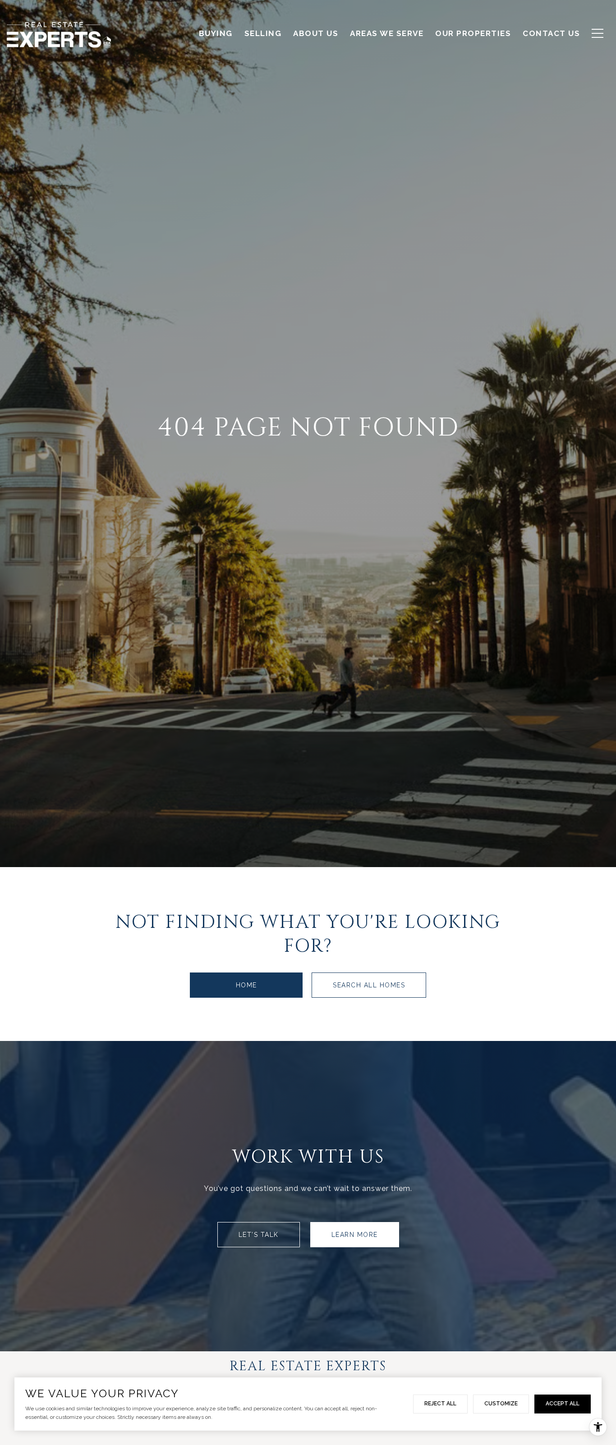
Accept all (562, 1403)
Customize (501, 1403)
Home (246, 985)
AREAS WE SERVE (386, 33)
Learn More (354, 1234)
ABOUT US (315, 33)
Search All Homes (369, 985)
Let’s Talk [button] (259, 1234)
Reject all (440, 1403)
